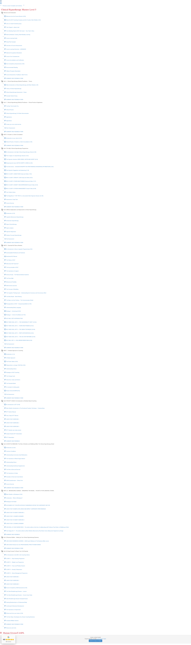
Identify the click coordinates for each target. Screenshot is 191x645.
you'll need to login (101, 638)
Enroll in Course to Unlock (95, 640)
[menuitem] (1, 3)
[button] (1, 1)
